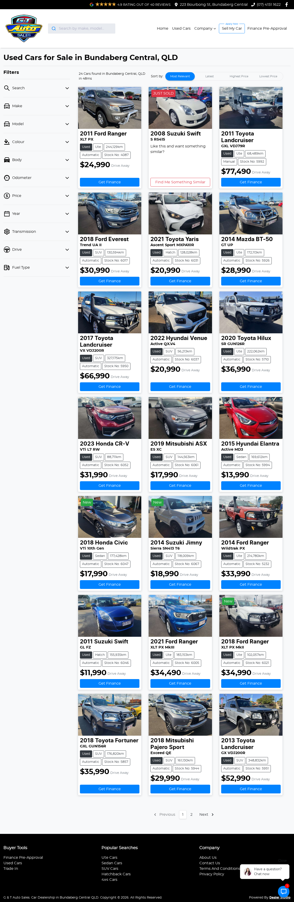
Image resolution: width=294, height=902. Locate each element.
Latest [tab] (209, 76)
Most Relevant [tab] (180, 76)
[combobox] (81, 28)
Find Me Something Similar (180, 182)
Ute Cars (109, 857)
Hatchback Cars (116, 874)
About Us (208, 857)
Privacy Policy (211, 874)
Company (203, 28)
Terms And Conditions (219, 868)
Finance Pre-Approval (267, 28)
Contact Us (209, 863)
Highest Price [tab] (239, 76)
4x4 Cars (109, 880)
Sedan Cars (112, 863)
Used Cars (181, 28)
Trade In (10, 868)
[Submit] (53, 28)
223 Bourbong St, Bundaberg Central (214, 4)
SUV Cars (110, 868)
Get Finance (110, 182)
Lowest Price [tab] (268, 76)
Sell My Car (232, 28)
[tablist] (224, 76)
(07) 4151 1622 (269, 4)
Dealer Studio (280, 897)
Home (162, 28)
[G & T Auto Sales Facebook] (287, 4)
